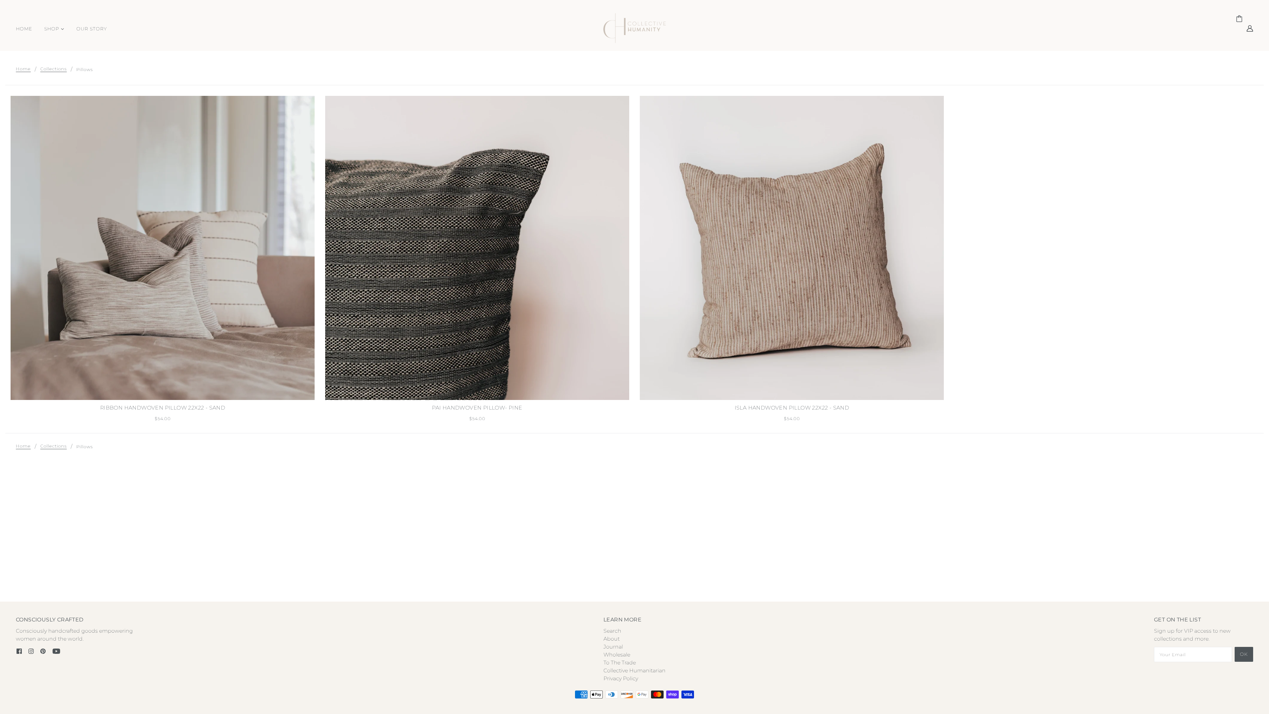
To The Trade (619, 662)
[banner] (634, 27)
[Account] (1250, 28)
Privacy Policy (620, 678)
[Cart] (1240, 19)
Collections (53, 69)
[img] (19, 650)
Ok (1244, 654)
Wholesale (616, 655)
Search (612, 631)
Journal (613, 647)
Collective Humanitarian (634, 670)
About (611, 639)
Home (23, 69)
